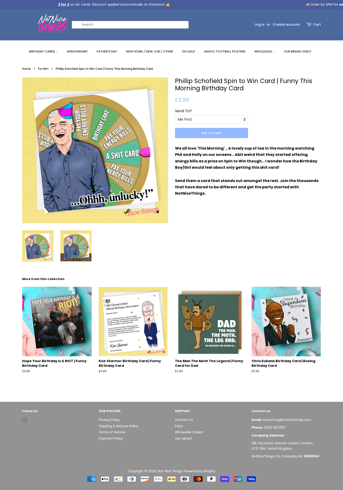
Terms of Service (112, 432)
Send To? (183, 111)
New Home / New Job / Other (149, 51)
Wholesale (263, 51)
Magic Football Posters (224, 51)
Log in (259, 24)
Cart (317, 24)
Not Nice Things (170, 471)
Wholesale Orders (189, 432)
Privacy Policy (109, 420)
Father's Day (107, 51)
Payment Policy (111, 438)
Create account (286, 24)
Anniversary (77, 51)
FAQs (179, 426)
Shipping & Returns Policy (118, 426)
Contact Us (184, 420)
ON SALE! (188, 51)
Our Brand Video (297, 51)
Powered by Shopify (199, 471)
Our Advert (183, 438)
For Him (43, 69)
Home (26, 69)
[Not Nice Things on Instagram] (24, 421)
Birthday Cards (42, 51)
